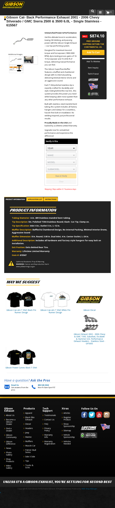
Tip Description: (20, 221)
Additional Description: (24, 240)
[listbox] (61, 148)
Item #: (16, 255)
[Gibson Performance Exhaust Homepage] (11, 5)
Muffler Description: (22, 229)
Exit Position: (19, 247)
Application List (35, 199)
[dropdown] (100, 12)
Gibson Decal (89, 310)
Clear (61, 182)
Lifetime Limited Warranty (36, 251)
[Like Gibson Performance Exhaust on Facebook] (84, 418)
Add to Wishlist (93, 61)
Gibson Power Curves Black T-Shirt (21, 367)
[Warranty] (93, 81)
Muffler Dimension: (22, 236)
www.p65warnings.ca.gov (25, 266)
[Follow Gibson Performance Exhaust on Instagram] (107, 418)
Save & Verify (61, 176)
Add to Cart (93, 52)
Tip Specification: (21, 225)
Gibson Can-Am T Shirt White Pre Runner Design (55, 311)
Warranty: (17, 251)
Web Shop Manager (89, 489)
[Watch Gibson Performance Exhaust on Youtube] (99, 418)
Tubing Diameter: (21, 218)
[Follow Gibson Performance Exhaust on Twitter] (92, 418)
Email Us (15, 385)
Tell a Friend (93, 74)
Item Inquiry (93, 68)
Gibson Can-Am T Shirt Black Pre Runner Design (21, 311)
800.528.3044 (43, 385)
